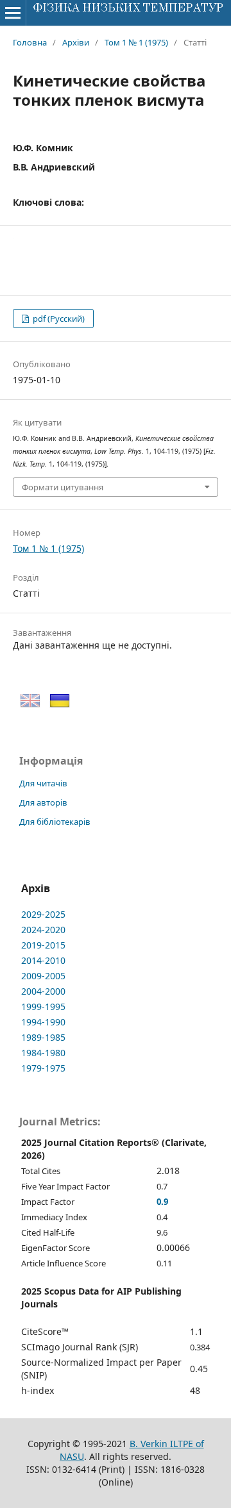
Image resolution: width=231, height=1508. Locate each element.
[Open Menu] (13, 13)
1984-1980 (43, 1053)
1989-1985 (43, 1037)
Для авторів (43, 802)
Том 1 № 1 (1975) (136, 42)
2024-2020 (43, 930)
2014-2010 (43, 960)
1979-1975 (43, 1068)
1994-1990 (43, 1022)
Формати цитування (62, 487)
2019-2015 (43, 945)
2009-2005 (43, 976)
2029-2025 (43, 914)
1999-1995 (43, 1006)
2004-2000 (43, 991)
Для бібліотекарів (54, 821)
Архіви (75, 42)
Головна (30, 42)
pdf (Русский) (58, 318)
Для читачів (43, 783)
